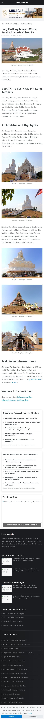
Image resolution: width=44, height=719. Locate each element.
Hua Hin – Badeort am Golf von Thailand (16, 644)
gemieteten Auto (35, 379)
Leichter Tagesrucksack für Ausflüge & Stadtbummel (18, 435)
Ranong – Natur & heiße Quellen (13, 698)
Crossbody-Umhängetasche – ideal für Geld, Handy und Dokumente (22, 423)
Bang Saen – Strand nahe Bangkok (14, 686)
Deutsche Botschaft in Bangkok (13, 613)
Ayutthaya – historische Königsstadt (14, 640)
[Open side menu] (2, 3)
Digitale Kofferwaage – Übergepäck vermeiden (21, 418)
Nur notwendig (32, 716)
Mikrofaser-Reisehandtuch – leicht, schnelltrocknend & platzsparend (17, 429)
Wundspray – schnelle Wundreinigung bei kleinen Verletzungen (22, 472)
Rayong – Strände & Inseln (11, 694)
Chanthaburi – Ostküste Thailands (14, 690)
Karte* (14, 382)
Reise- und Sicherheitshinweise (13, 617)
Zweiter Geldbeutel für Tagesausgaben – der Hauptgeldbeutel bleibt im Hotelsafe (20, 467)
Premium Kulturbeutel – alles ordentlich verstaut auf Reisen (22, 484)
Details (30, 713)
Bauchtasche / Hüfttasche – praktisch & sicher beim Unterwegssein (21, 478)
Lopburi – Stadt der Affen (11, 657)
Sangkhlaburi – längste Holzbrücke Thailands (17, 653)
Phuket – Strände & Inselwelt (12, 702)
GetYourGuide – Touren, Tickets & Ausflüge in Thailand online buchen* (25, 570)
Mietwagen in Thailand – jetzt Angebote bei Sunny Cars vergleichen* (27, 597)
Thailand (7, 24)
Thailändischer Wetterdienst (13, 621)
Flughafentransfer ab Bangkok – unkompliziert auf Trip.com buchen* (26, 586)
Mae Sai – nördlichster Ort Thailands (15, 669)
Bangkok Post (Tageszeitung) (13, 625)
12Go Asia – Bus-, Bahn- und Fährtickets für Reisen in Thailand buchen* (26, 559)
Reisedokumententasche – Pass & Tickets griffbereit (19, 440)
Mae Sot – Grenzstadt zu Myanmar (14, 673)
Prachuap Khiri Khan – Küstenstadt (14, 661)
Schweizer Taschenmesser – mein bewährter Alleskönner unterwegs (20, 461)
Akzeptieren (11, 716)
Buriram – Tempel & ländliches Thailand (16, 677)
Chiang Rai (16, 24)
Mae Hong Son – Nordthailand (13, 665)
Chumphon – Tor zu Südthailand (13, 681)
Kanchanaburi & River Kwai (11, 648)
